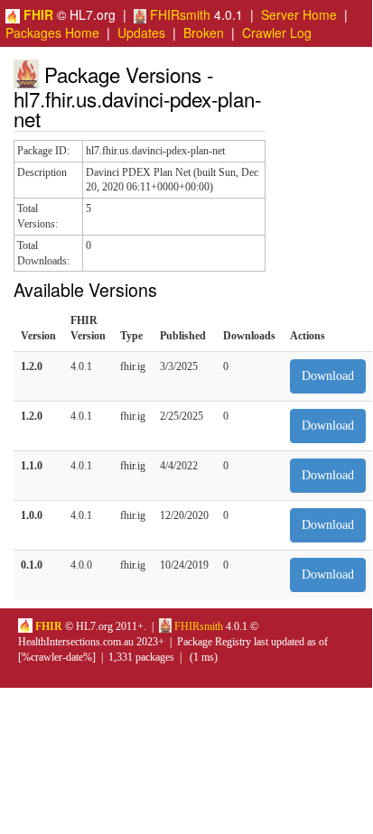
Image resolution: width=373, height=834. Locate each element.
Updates (141, 32)
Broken (203, 32)
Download (328, 376)
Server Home (299, 14)
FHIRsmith (178, 14)
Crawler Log (277, 32)
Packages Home (52, 32)
